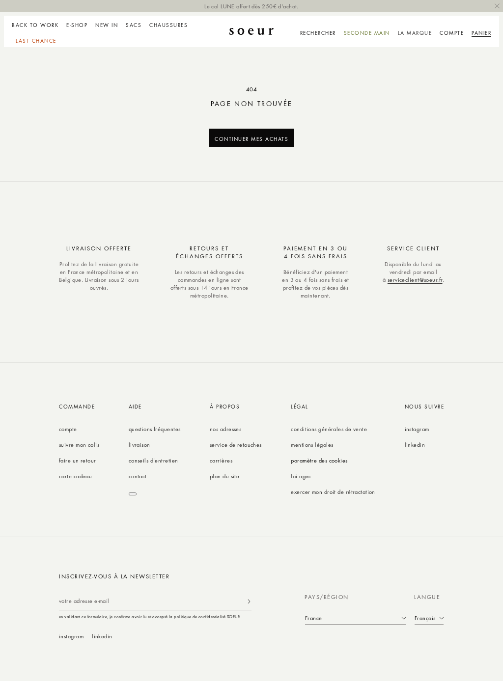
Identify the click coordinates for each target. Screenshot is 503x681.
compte (68, 429)
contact (138, 476)
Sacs (133, 25)
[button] (76, 23)
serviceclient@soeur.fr (415, 279)
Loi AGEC (301, 476)
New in (106, 25)
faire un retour (77, 460)
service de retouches (236, 444)
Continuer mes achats (251, 138)
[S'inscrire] (249, 601)
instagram (417, 429)
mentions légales (312, 444)
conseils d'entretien (153, 460)
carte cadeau (75, 476)
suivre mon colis (79, 444)
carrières (221, 460)
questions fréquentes (155, 429)
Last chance (36, 41)
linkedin (415, 444)
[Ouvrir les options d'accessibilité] (133, 493)
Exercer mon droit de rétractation (333, 491)
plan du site (224, 476)
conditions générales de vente (329, 429)
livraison (139, 444)
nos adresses (225, 429)
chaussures (168, 25)
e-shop (76, 25)
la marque (415, 33)
